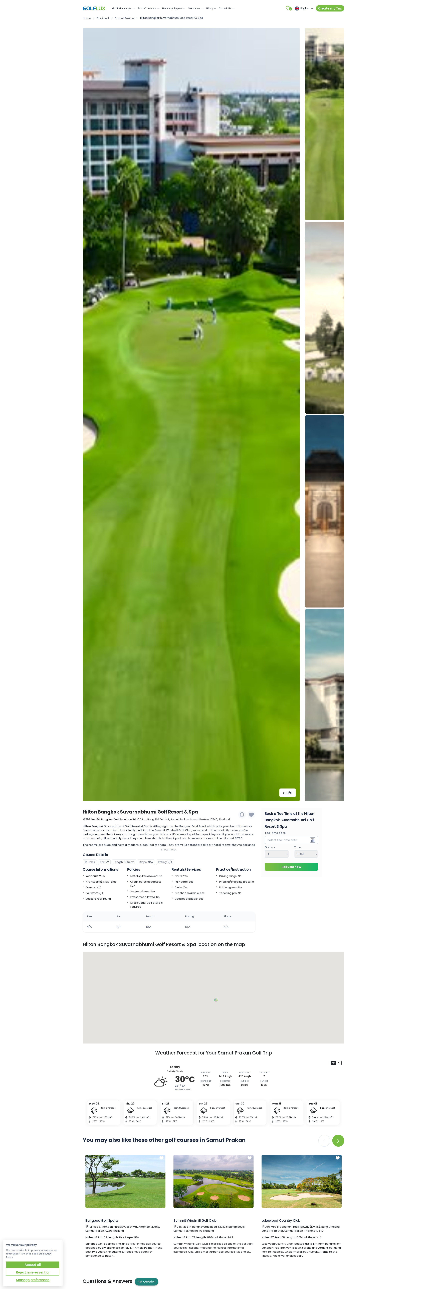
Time (297, 847)
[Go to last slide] (90, 414)
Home (87, 18)
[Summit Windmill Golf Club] (213, 1181)
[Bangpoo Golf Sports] (125, 1181)
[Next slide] (292, 414)
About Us (225, 8)
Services (194, 8)
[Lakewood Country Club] (302, 1181)
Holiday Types (172, 8)
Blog (209, 8)
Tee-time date (275, 833)
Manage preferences (33, 1280)
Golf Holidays (121, 8)
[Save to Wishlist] (251, 815)
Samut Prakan (124, 18)
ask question (146, 1282)
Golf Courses (146, 8)
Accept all (33, 1264)
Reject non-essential (32, 1272)
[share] (242, 815)
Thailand (103, 18)
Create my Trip (330, 8)
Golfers (270, 847)
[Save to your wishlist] (161, 1158)
